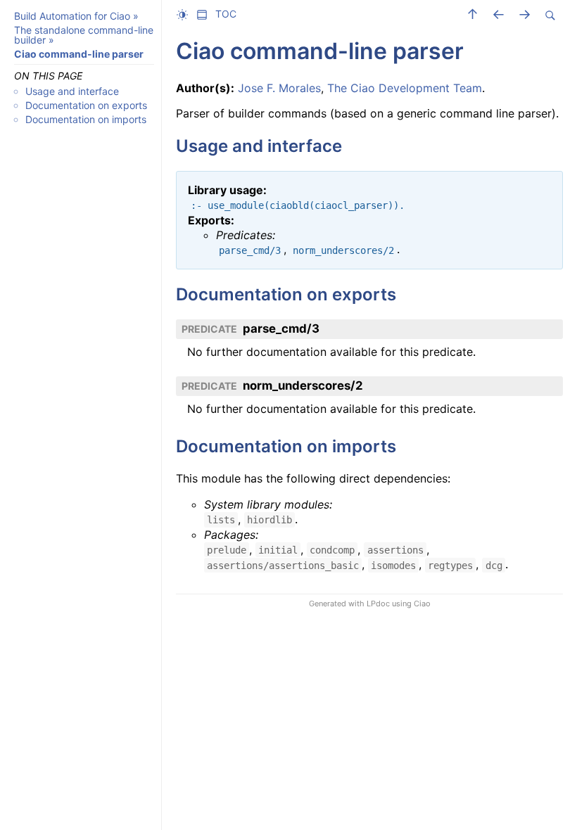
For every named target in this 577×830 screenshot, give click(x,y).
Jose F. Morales (279, 88)
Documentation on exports (86, 105)
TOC (225, 14)
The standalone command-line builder (83, 35)
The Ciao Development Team (404, 88)
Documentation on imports (85, 119)
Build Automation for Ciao (72, 16)
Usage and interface (72, 91)
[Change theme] (186, 14)
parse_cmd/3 (281, 328)
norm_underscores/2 (303, 385)
